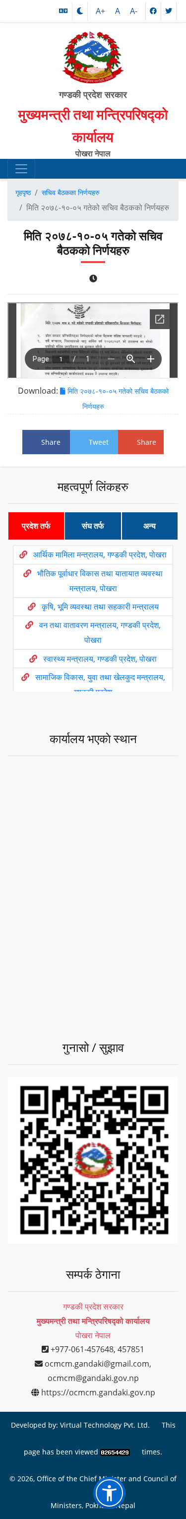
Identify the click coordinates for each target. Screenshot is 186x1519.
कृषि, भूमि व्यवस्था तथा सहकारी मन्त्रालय (100, 606)
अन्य (149, 525)
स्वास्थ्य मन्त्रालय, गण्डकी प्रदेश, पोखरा (100, 658)
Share (50, 442)
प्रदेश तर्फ (36, 525)
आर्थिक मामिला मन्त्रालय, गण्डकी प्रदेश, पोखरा (100, 554)
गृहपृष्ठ (23, 192)
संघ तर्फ (93, 525)
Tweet (99, 442)
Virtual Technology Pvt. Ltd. (105, 1425)
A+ (101, 10)
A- (133, 10)
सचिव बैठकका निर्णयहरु (71, 192)
